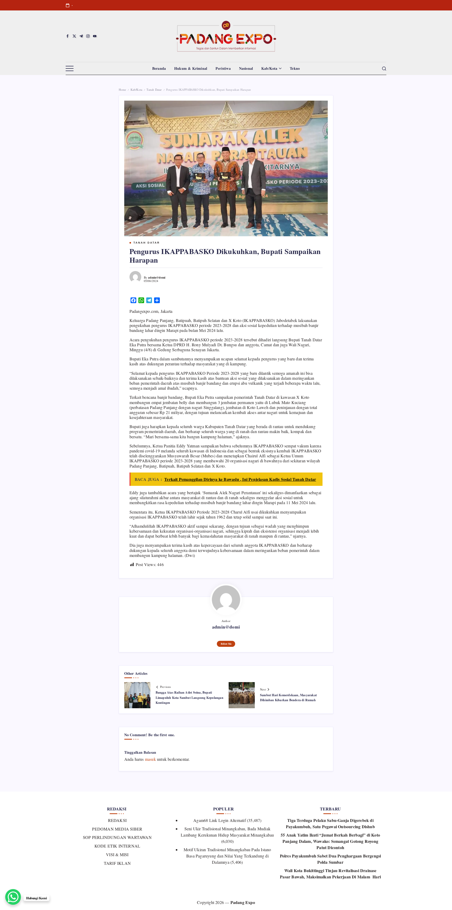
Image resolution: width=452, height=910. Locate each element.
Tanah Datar (154, 89)
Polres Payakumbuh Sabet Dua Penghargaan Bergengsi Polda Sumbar (330, 859)
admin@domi (156, 277)
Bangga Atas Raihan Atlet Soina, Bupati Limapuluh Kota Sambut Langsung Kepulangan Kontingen (189, 697)
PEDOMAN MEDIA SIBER (117, 829)
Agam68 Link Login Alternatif (219, 820)
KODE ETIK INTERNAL (117, 846)
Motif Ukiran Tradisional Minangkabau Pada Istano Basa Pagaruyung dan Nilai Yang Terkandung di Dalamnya (227, 856)
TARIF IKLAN (117, 863)
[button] (70, 68)
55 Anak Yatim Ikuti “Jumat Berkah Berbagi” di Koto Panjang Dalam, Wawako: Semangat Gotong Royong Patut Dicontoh (330, 841)
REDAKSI (117, 820)
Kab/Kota (137, 89)
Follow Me (226, 644)
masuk (150, 759)
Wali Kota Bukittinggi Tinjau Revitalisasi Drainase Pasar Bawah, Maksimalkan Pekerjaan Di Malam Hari (330, 873)
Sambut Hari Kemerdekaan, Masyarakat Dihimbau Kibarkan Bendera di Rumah (288, 697)
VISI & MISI (117, 854)
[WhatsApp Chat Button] (13, 897)
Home (122, 89)
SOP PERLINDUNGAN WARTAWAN (117, 837)
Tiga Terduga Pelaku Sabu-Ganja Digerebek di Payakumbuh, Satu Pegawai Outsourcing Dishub (330, 823)
